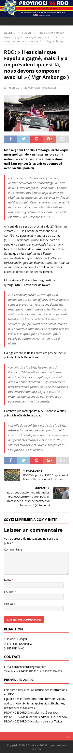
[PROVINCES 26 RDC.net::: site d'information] (36, 14)
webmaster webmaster (42, 87)
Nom (8, 580)
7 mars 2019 (14, 87)
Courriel (9, 592)
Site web (9, 604)
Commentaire (13, 549)
